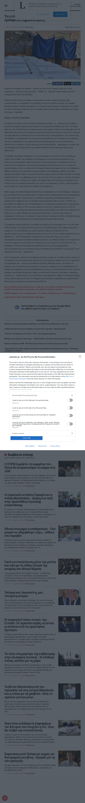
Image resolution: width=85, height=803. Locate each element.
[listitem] (42, 395)
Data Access (42, 446)
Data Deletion (30, 446)
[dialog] (42, 401)
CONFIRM (26, 438)
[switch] (70, 400)
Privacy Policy (55, 446)
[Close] (81, 357)
